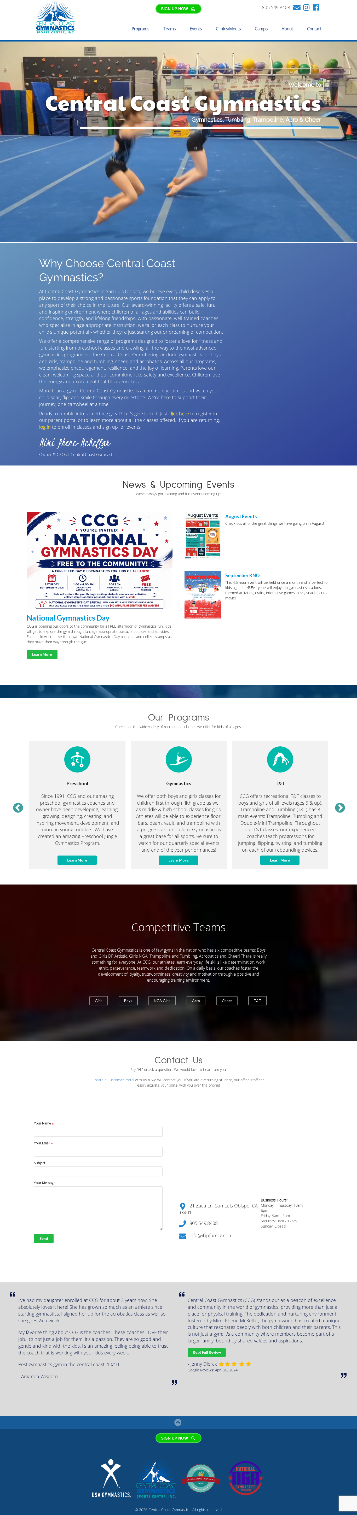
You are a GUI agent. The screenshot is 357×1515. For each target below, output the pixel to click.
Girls (98, 1000)
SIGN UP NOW (174, 9)
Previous (15, 805)
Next (336, 805)
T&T (257, 1000)
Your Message (44, 1182)
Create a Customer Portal (113, 1079)
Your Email (42, 1143)
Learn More (42, 654)
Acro (196, 1000)
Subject (39, 1162)
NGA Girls (162, 1000)
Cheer (227, 1000)
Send (43, 1238)
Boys (128, 1000)
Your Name (43, 1123)
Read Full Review (21, 1352)
